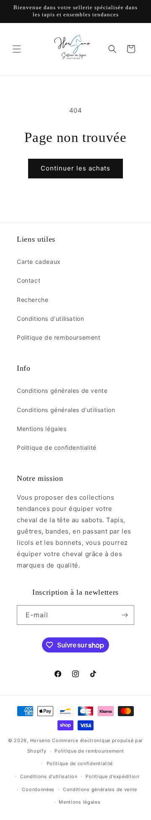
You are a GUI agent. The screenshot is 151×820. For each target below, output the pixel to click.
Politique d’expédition (112, 776)
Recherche (32, 299)
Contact (28, 280)
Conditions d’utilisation (49, 776)
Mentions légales (42, 428)
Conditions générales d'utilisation (66, 409)
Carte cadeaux (39, 261)
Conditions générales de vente (62, 390)
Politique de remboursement (59, 337)
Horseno (40, 740)
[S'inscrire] (124, 615)
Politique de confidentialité (56, 447)
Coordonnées (38, 789)
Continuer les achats (75, 168)
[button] (17, 49)
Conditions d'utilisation (50, 318)
